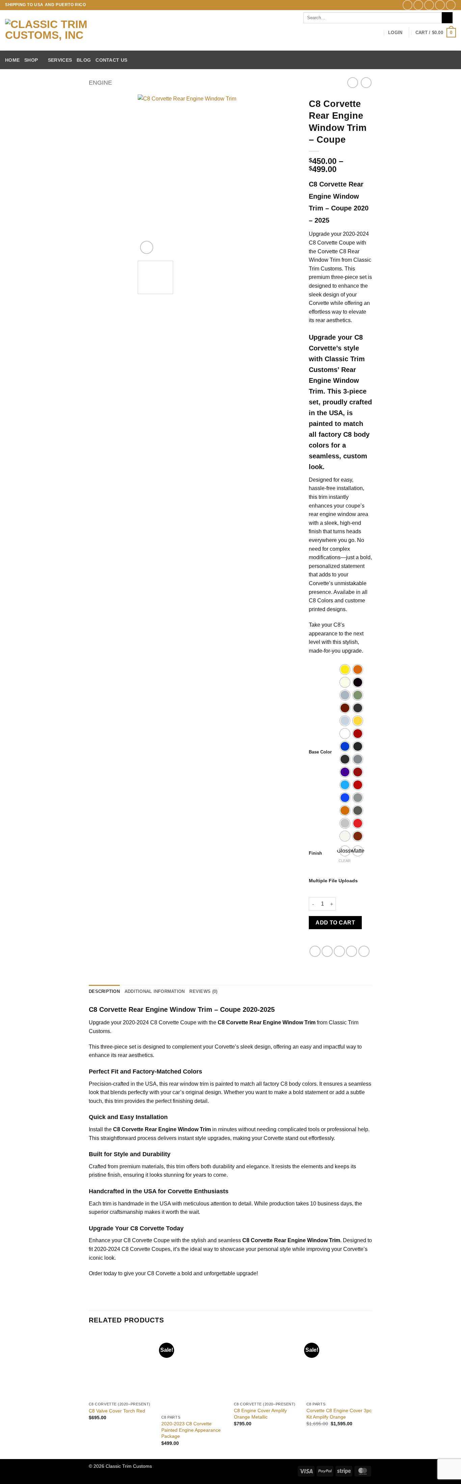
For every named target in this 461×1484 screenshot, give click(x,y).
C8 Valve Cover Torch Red (117, 1411)
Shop (31, 60)
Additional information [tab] (155, 991)
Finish (315, 853)
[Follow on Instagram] (418, 5)
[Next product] (352, 82)
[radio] (345, 669)
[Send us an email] (440, 5)
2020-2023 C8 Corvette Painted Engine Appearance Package (191, 1430)
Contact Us (111, 60)
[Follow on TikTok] (429, 5)
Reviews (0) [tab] (203, 991)
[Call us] (451, 5)
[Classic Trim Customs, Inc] (68, 30)
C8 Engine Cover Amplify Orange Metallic (260, 1414)
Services (60, 60)
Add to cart (335, 922)
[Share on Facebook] (315, 951)
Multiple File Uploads (333, 880)
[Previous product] (366, 82)
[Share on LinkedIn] (364, 951)
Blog (84, 60)
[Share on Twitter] (327, 951)
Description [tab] (104, 991)
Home (12, 60)
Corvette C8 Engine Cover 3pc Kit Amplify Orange (339, 1414)
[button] (395, 32)
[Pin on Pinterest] (351, 951)
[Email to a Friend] (339, 951)
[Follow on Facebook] (407, 5)
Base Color (320, 752)
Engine (100, 82)
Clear (344, 861)
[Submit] (447, 18)
